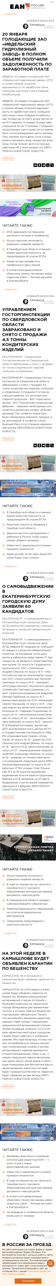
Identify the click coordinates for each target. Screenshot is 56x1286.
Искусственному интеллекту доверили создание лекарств (25, 242)
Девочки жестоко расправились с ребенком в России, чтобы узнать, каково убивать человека (28, 537)
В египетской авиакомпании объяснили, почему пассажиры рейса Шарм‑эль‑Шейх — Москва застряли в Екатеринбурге (29, 275)
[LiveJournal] (52, 165)
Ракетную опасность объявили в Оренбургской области (27, 526)
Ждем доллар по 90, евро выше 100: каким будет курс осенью (29, 556)
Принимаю (28, 1281)
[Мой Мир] (48, 165)
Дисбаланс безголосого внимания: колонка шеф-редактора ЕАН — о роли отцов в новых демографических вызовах (28, 1161)
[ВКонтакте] (35, 165)
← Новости (9, 14)
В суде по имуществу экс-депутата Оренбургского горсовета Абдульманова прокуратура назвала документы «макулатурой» (29, 889)
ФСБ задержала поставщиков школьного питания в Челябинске (28, 234)
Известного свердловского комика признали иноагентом (29, 547)
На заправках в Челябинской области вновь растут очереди (30, 1214)
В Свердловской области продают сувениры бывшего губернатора (28, 902)
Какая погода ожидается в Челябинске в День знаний (23, 263)
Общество (8, 158)
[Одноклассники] (39, 165)
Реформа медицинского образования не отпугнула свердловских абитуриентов (30, 912)
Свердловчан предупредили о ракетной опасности (26, 923)
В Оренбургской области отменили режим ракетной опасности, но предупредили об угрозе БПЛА (29, 253)
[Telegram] (43, 165)
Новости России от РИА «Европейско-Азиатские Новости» (20, 6)
